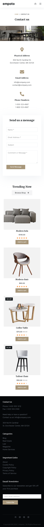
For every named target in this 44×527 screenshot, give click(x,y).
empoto (9, 4)
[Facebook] (15, 517)
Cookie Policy (8, 465)
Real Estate (7, 441)
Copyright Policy (9, 467)
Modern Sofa (22, 231)
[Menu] (40, 4)
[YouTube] (28, 517)
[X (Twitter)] (20, 517)
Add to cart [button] (22, 242)
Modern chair (22, 279)
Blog (4, 438)
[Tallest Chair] (22, 359)
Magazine (6, 447)
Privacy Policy (8, 470)
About (5, 462)
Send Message (15, 167)
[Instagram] (24, 517)
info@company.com (23, 417)
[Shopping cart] (35, 4)
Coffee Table (22, 328)
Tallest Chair (22, 376)
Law (4, 444)
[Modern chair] (22, 263)
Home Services (9, 449)
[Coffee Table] (22, 311)
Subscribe (10, 502)
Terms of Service (9, 473)
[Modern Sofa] (22, 214)
